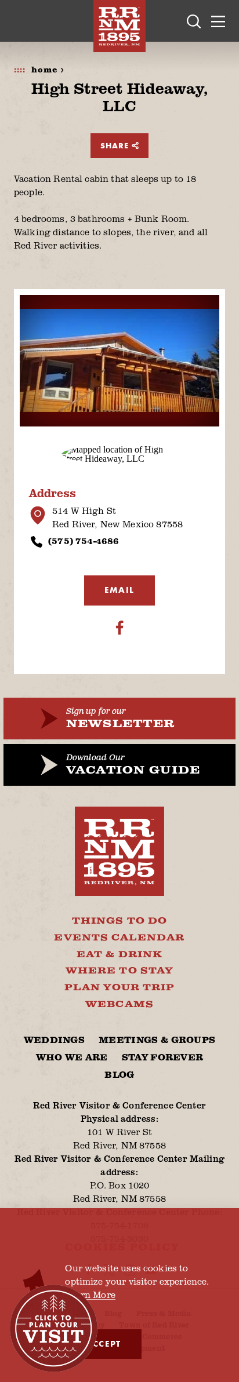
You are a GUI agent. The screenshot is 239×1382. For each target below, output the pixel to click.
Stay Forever (163, 1058)
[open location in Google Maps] (119, 453)
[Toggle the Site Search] (194, 21)
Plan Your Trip (119, 988)
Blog (119, 1075)
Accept (103, 1344)
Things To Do (119, 921)
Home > (47, 70)
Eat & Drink (119, 955)
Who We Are (72, 1058)
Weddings (54, 1040)
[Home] (119, 26)
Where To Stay (119, 971)
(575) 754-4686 (83, 540)
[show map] (37, 515)
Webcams (119, 1004)
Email (119, 590)
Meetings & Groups (157, 1040)
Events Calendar (119, 938)
